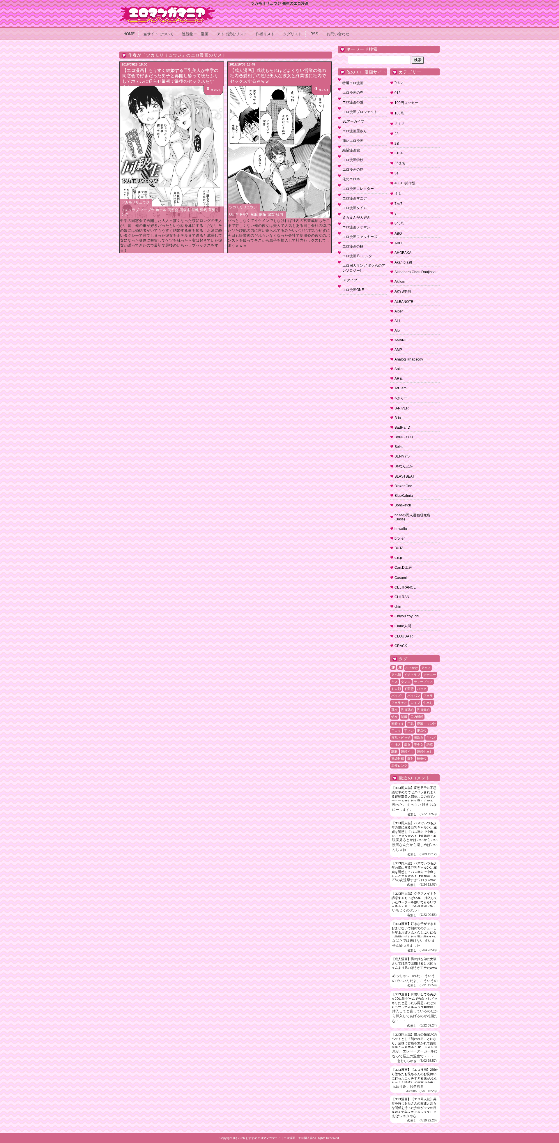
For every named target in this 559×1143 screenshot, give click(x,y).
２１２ (400, 124)
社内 (279, 214)
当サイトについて (158, 34)
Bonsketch (403, 505)
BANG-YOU (404, 437)
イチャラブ (130, 210)
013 (398, 93)
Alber (399, 311)
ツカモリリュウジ (135, 202)
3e (397, 173)
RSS (314, 34)
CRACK (401, 646)
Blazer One (403, 486)
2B (397, 143)
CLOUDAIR (404, 636)
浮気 (203, 210)
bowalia (401, 529)
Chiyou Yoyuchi (407, 616)
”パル (399, 82)
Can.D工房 (403, 567)
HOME (129, 34)
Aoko (399, 369)
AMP (398, 349)
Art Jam (400, 388)
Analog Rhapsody (409, 359)
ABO (398, 233)
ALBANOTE (404, 301)
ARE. (399, 378)
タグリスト (292, 34)
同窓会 (173, 210)
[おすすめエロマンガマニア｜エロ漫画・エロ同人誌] (167, 8)
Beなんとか (404, 466)
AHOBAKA (403, 253)
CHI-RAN (402, 597)
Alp (397, 330)
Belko (399, 446)
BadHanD (402, 427)
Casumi (401, 578)
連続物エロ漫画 (195, 34)
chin (398, 606)
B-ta (398, 418)
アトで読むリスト (232, 34)
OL (231, 214)
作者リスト (265, 34)
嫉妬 (262, 214)
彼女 (271, 214)
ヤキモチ (242, 214)
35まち (400, 163)
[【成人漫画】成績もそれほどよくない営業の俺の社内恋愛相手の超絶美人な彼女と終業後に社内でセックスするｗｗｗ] (279, 152)
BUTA (399, 548)
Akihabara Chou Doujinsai (415, 272)
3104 (399, 153)
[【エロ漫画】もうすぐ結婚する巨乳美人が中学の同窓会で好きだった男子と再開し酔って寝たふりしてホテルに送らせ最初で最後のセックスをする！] (171, 152)
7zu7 (398, 204)
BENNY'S (402, 456)
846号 (399, 223)
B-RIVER (402, 408)
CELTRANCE (405, 587)
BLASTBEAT (404, 476)
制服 (254, 214)
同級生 (185, 210)
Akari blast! (403, 262)
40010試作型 (405, 183)
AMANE (401, 340)
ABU (398, 243)
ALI (397, 321)
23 (397, 134)
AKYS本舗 (403, 291)
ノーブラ (147, 210)
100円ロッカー (406, 103)
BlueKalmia (404, 495)
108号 (399, 113)
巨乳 (195, 210)
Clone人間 (403, 626)
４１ (398, 193)
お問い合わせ (338, 34)
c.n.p (398, 557)
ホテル (161, 210)
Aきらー (401, 398)
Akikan (400, 281)
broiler (400, 538)
